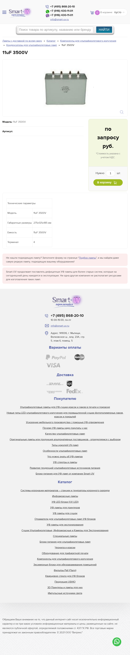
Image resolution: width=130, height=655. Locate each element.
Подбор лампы (87, 257)
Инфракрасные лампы (65, 496)
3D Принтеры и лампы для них (65, 587)
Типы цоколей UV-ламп (65, 445)
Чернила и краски (65, 547)
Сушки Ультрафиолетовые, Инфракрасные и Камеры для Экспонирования (65, 530)
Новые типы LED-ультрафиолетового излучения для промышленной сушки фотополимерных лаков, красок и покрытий (65, 414)
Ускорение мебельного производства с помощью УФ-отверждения (65, 422)
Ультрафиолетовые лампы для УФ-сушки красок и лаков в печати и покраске (65, 407)
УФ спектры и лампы (65, 462)
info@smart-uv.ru (59, 19)
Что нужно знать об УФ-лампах (65, 456)
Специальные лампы (65, 536)
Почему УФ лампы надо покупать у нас (65, 428)
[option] (64, 87)
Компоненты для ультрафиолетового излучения (65, 559)
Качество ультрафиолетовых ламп (65, 433)
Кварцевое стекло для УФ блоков (65, 576)
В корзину (104, 182)
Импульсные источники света (65, 593)
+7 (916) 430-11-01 (61, 11)
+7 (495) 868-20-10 (62, 6)
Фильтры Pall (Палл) (65, 570)
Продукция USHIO (65, 581)
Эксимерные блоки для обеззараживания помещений (65, 564)
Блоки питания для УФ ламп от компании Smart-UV (65, 473)
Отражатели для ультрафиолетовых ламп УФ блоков (65, 519)
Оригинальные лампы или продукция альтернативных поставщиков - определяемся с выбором (65, 439)
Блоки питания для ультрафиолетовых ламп (65, 541)
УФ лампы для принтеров (65, 507)
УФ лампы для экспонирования (65, 524)
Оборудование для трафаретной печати (65, 553)
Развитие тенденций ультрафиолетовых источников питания (65, 468)
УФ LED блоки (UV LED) (65, 501)
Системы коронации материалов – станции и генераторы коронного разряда (65, 490)
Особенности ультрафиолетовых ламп (65, 450)
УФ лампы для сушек (65, 513)
